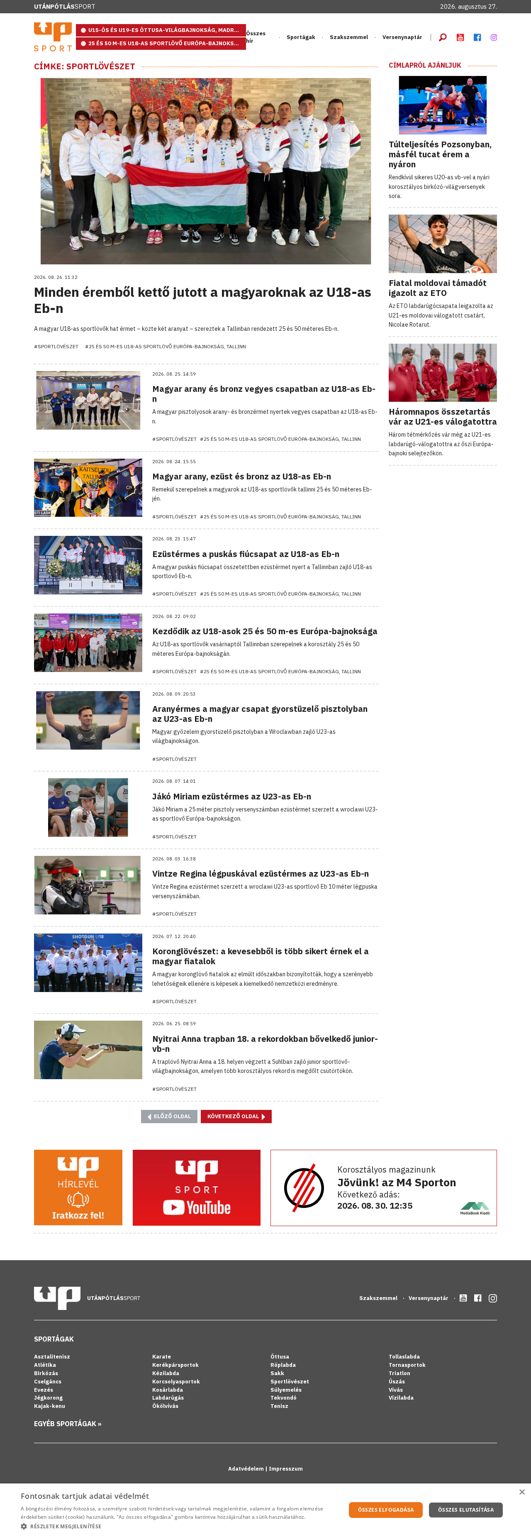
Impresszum (286, 1468)
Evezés (43, 1389)
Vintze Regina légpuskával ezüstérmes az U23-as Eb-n (260, 873)
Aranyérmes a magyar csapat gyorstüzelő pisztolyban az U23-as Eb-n (260, 713)
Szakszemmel (349, 37)
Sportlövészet (289, 1381)
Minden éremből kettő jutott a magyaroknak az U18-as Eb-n (202, 299)
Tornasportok (407, 1364)
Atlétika (45, 1364)
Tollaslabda (404, 1356)
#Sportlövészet (56, 346)
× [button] (522, 1492)
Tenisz (279, 1406)
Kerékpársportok (175, 1364)
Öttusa (279, 1356)
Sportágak (54, 1339)
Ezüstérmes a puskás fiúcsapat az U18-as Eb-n (245, 554)
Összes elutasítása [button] (466, 1509)
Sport (64, 6)
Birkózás (46, 1373)
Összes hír (256, 37)
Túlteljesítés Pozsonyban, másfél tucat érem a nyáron (440, 154)
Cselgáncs (47, 1381)
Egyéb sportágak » (68, 1424)
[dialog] (265, 1510)
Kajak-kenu (49, 1406)
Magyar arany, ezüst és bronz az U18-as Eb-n (241, 476)
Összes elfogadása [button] (386, 1509)
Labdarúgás (168, 1397)
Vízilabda (401, 1397)
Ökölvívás (165, 1406)
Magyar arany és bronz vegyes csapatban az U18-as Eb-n (263, 393)
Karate (161, 1356)
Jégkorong (48, 1397)
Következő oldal (233, 1116)
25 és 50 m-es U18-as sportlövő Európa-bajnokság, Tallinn (167, 43)
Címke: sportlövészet (84, 66)
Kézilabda (165, 1373)
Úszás (397, 1381)
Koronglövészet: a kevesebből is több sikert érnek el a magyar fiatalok (260, 956)
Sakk (277, 1373)
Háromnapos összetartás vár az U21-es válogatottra (443, 416)
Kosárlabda (167, 1389)
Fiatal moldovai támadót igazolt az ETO (438, 287)
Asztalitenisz (52, 1356)
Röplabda (283, 1364)
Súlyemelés (286, 1389)
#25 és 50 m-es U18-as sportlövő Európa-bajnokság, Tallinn (165, 346)
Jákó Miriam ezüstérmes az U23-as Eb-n (231, 796)
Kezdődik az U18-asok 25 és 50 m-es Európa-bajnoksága (265, 631)
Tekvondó (283, 1397)
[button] (178, 1526)
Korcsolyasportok (176, 1381)
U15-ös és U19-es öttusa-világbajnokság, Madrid (164, 30)
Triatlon (399, 1373)
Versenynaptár (402, 37)
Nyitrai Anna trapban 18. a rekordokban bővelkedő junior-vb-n (265, 1043)
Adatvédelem (246, 1468)
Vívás (396, 1389)
